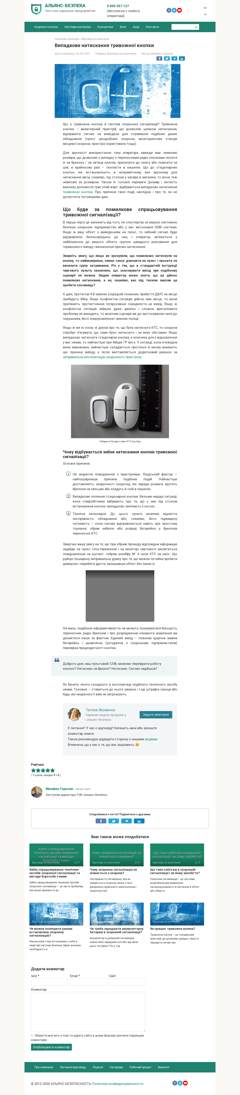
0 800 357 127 (118, 6)
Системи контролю (77, 27)
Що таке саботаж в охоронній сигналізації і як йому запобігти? (175, 871)
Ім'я (35, 976)
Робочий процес (140, 1067)
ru (205, 14)
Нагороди (116, 1067)
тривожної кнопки (78, 192)
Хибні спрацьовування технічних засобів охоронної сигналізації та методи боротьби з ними (54, 873)
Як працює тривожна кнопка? (172, 929)
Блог (123, 27)
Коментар (39, 989)
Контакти (152, 27)
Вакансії (163, 1067)
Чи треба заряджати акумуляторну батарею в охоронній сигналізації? (117, 930)
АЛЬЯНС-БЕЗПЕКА (65, 5)
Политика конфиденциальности (117, 1084)
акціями (151, 739)
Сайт (112, 976)
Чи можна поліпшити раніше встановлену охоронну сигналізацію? (50, 932)
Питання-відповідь (73, 1067)
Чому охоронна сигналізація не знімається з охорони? (113, 871)
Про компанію (43, 1067)
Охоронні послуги (46, 27)
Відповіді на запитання (121, 53)
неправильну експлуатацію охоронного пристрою (102, 357)
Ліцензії (98, 1067)
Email (75, 976)
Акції (136, 27)
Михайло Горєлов (59, 789)
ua (205, 7)
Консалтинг (105, 27)
